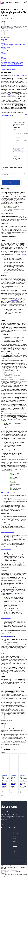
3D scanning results (5, 60)
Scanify (2, 40)
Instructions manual (5, 47)
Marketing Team (4, 784)
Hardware (3, 53)
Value (2, 67)
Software (3, 52)
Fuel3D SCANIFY (20, 75)
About (14, 836)
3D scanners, (11, 95)
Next (2, 795)
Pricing (14, 849)
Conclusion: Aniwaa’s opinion (8, 69)
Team (14, 838)
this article (23, 254)
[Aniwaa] (7, 2)
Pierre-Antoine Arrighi (7, 18)
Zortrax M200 (14, 300)
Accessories (3, 48)
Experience (3, 55)
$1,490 (25, 82)
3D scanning (4, 58)
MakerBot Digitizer (6, 636)
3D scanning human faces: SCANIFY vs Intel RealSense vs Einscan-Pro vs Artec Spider (12, 63)
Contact (15, 854)
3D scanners (8, 5)
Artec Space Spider (6, 549)
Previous (3, 752)
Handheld (15, 5)
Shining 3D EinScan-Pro (7, 532)
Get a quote (11, 182)
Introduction (4, 39)
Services (15, 846)
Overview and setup (5, 50)
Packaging (3, 43)
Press (14, 841)
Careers (14, 851)
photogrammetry (14, 280)
